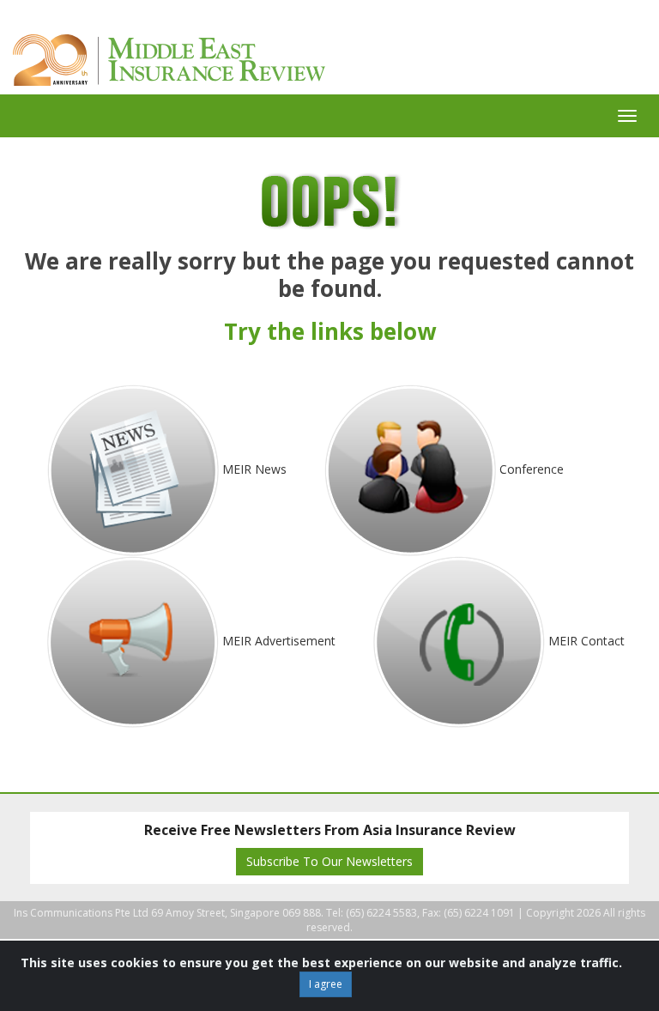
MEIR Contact (586, 641)
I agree (325, 984)
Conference (531, 469)
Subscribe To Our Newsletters (329, 861)
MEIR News (254, 469)
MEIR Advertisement (279, 641)
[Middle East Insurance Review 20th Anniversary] (208, 60)
